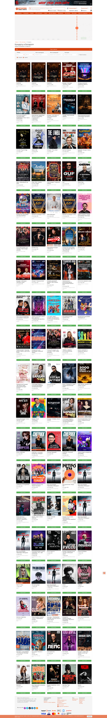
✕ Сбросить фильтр (82, 54)
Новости (84, 10)
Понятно (90, 716)
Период (18, 52)
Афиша (16, 42)
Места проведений (54, 52)
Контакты (45, 701)
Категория (67, 52)
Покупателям (84, 8)
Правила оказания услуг (62, 700)
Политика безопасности (61, 703)
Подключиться (82, 700)
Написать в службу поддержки (49, 702)
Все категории (23, 42)
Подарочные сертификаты (64, 706)
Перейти (83, 38)
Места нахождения (40, 52)
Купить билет (23, 90)
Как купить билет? (60, 701)
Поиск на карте (53, 10)
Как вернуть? (59, 702)
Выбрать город (62, 10)
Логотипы (81, 703)
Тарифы (80, 702)
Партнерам (74, 700)
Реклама (80, 701)
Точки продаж (61, 704)
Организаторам (72, 8)
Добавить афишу (74, 10)
